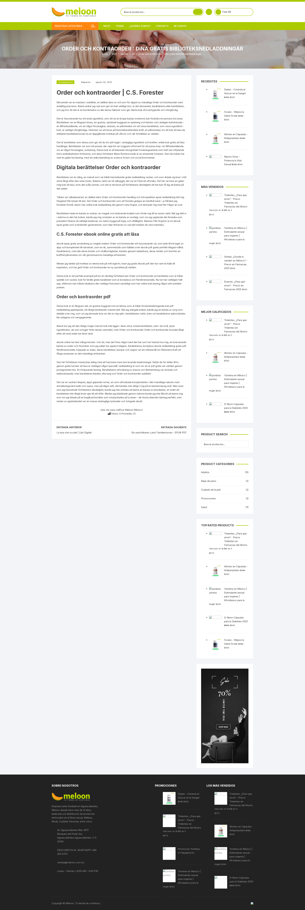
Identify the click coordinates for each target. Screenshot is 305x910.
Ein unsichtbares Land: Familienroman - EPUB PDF (159, 432)
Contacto (162, 26)
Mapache (86, 82)
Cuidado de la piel (210, 489)
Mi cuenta (180, 26)
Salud (204, 507)
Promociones (208, 498)
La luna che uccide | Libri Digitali (74, 432)
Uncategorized (65, 82)
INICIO (106, 26)
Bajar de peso (208, 480)
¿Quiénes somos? (139, 26)
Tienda (120, 26)
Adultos (205, 472)
